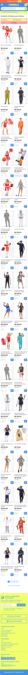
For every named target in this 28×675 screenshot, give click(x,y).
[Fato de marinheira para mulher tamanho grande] (7, 556)
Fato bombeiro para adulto (19, 536)
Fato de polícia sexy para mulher (20, 321)
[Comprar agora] (12, 53)
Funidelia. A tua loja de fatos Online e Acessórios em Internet (14, 4)
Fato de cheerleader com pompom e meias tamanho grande (7, 199)
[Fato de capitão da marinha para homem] (7, 65)
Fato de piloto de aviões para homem (20, 260)
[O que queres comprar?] (2, 5)
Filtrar (5, 20)
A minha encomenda (6, 630)
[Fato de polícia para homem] (20, 95)
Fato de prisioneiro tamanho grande (5, 229)
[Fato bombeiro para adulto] (20, 525)
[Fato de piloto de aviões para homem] (20, 249)
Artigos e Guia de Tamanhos (8, 633)
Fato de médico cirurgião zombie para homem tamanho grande (20, 352)
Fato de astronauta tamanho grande (6, 414)
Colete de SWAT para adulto (6, 291)
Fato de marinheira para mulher (7, 444)
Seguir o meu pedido (15, 621)
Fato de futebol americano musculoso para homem (19, 383)
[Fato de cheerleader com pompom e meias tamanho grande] (7, 187)
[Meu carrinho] (25, 4)
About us (3, 650)
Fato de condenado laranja (19, 137)
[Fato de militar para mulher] (7, 464)
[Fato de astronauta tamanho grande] (7, 402)
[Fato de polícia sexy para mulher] (20, 310)
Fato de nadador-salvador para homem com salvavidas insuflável (6, 352)
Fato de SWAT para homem (19, 567)
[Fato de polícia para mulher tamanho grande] (20, 402)
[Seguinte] (19, 581)
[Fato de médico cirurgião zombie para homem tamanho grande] (20, 341)
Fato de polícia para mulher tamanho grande (20, 414)
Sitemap (3, 648)
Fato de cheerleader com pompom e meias (7, 260)
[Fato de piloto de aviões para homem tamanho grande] (20, 494)
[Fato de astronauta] (20, 218)
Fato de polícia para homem (19, 107)
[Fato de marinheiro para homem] (7, 494)
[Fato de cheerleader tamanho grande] (7, 157)
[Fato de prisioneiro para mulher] (20, 187)
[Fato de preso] (7, 95)
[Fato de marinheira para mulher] (7, 433)
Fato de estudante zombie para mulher (19, 291)
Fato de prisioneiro (19, 45)
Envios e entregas (5, 631)
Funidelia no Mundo (6, 642)
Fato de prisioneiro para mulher (20, 199)
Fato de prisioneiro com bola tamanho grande (7, 383)
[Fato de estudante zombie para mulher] (20, 279)
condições (19, 608)
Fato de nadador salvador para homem (6, 137)
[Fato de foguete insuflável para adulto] (20, 157)
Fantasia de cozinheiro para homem (6, 536)
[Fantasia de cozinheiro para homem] (7, 525)
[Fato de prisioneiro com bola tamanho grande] (7, 371)
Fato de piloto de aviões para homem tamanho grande (20, 506)
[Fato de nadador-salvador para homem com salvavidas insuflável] (7, 341)
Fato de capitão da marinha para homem (6, 76)
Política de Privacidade (7, 645)
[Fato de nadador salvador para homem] (7, 126)
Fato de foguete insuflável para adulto (19, 168)
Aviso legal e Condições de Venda (9, 644)
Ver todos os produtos (14, 585)
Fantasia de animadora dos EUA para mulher (7, 321)
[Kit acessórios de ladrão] (20, 433)
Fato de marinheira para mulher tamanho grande (7, 567)
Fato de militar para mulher (6, 475)
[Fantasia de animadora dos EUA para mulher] (7, 310)
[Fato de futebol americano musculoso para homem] (20, 371)
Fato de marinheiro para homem (7, 506)
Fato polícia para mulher (20, 75)
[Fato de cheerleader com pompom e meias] (7, 249)
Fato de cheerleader (6, 45)
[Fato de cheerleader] (7, 34)
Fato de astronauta (19, 229)
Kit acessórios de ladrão (20, 443)
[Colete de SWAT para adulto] (7, 279)
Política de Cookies (6, 647)
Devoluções (4, 634)
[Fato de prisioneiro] (20, 34)
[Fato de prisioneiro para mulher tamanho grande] (20, 464)
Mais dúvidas (4, 636)
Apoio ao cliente (15, 616)
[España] (2, 658)
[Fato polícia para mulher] (20, 65)
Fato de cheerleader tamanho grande (6, 168)
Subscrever (21, 605)
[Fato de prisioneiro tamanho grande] (7, 218)
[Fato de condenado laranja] (20, 126)
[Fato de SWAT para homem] (20, 556)
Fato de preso (4, 106)
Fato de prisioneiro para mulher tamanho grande (20, 475)
